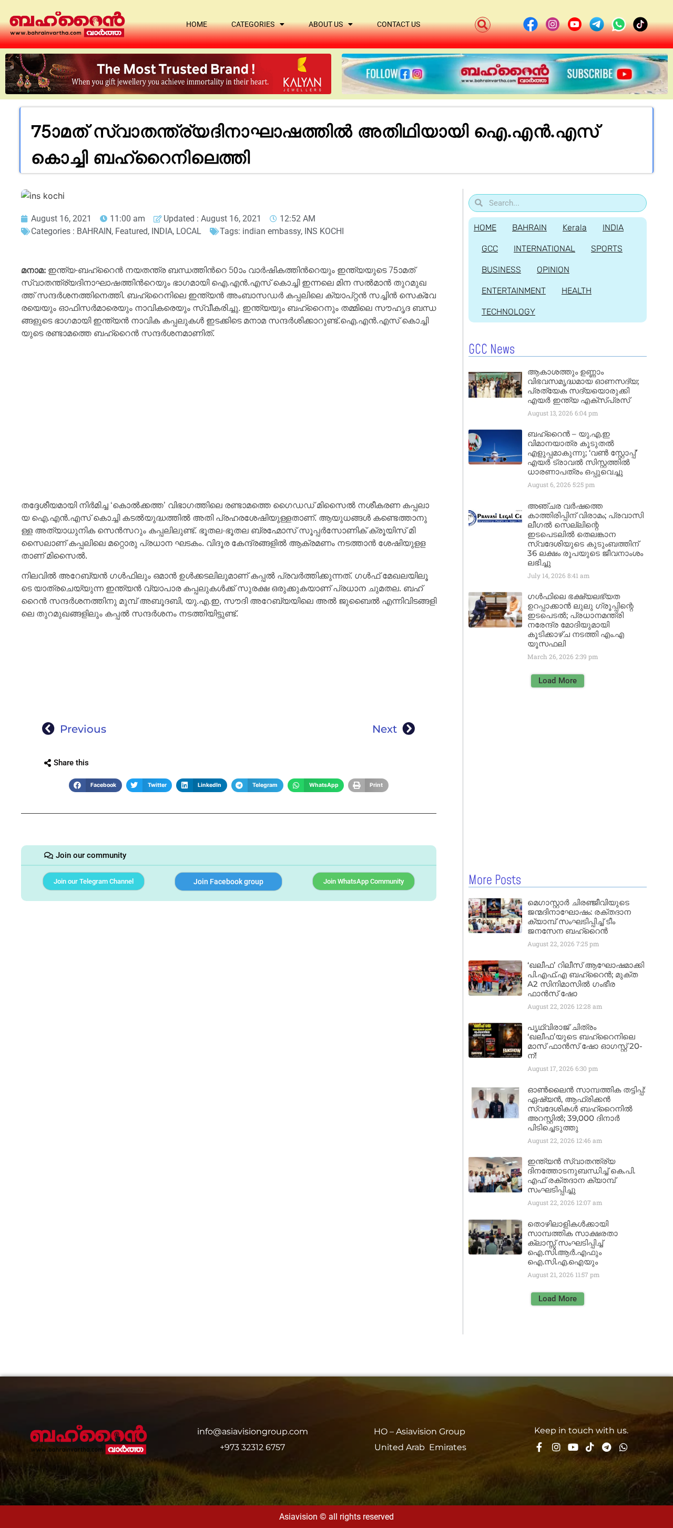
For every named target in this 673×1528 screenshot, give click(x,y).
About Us (326, 24)
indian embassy (271, 231)
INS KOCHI (324, 231)
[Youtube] (573, 1447)
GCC (490, 249)
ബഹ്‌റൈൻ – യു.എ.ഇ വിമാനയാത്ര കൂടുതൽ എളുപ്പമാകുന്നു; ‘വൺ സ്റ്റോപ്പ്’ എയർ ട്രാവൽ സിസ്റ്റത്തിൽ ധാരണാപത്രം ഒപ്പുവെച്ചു (582, 453)
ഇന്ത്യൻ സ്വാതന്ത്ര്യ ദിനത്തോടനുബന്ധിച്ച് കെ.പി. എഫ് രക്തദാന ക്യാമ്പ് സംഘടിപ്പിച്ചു (581, 1175)
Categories (252, 24)
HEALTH (577, 291)
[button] (483, 25)
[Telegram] (606, 1447)
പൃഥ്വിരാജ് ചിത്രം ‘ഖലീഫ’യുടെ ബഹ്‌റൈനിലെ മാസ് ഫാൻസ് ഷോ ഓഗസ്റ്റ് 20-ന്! (585, 1041)
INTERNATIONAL (544, 249)
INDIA (161, 231)
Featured (131, 231)
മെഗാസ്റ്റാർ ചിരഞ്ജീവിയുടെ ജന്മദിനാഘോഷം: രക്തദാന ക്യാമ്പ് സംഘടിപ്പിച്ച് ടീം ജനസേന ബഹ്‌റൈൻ (579, 916)
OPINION (553, 270)
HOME (485, 227)
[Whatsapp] (623, 1447)
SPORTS (607, 249)
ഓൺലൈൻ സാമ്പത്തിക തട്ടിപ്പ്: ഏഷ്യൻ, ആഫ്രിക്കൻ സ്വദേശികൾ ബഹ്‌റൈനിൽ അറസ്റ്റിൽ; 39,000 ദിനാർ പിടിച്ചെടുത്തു (586, 1108)
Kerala (575, 227)
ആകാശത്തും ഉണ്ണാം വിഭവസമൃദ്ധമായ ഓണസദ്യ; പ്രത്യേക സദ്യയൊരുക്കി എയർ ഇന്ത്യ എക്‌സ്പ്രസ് (583, 386)
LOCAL (188, 231)
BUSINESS (501, 270)
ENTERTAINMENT (514, 291)
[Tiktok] (590, 1447)
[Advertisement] (228, 421)
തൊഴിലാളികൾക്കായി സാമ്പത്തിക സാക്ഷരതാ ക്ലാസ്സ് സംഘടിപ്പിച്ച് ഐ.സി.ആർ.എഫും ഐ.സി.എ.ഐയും (572, 1243)
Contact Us (398, 24)
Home (196, 24)
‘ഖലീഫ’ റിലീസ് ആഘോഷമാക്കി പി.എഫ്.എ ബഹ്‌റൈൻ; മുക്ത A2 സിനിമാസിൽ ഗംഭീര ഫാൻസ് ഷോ (585, 979)
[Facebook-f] (539, 1447)
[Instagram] (556, 1447)
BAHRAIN (94, 231)
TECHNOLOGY (508, 312)
